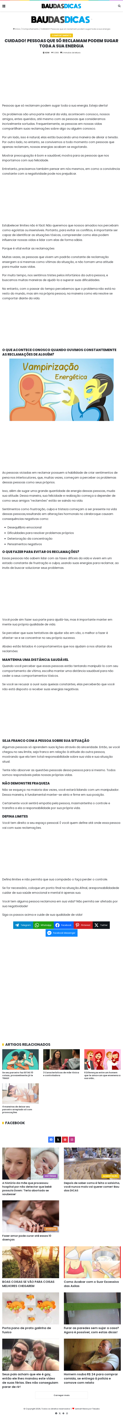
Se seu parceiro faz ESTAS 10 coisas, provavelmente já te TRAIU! (17, 1075)
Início (17, 29)
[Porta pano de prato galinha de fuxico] (30, 1308)
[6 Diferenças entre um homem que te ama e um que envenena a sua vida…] (102, 1059)
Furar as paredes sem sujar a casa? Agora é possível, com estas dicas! (91, 1330)
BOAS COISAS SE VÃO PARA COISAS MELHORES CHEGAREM (28, 1284)
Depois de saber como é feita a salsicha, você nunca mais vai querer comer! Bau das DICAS (92, 1186)
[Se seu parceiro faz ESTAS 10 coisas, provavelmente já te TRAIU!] (20, 1059)
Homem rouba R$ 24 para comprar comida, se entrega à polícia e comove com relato (91, 1378)
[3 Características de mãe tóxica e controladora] (61, 1059)
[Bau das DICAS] (61, 6)
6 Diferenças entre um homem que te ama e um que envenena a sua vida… (102, 1075)
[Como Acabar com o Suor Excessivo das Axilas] (92, 1262)
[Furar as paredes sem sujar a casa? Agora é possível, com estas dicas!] (92, 1308)
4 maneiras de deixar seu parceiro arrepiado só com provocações (17, 1109)
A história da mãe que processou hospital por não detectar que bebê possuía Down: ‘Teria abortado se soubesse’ (27, 1188)
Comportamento (30, 29)
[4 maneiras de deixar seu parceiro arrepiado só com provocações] (20, 1093)
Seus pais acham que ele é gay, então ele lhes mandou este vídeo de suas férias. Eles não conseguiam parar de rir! (30, 1380)
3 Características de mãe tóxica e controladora (61, 1074)
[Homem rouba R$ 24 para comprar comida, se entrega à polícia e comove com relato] (92, 1355)
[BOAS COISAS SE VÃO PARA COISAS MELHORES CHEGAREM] (30, 1262)
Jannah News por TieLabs (87, 1408)
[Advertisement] (61, 81)
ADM (47, 52)
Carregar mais (61, 1395)
